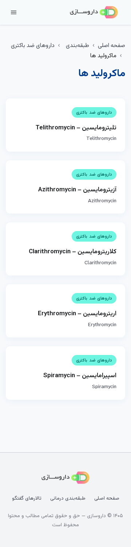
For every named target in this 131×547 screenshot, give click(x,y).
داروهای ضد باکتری (33, 45)
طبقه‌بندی (77, 45)
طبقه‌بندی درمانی (68, 499)
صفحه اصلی (111, 45)
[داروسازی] (93, 12)
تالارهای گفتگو (26, 499)
